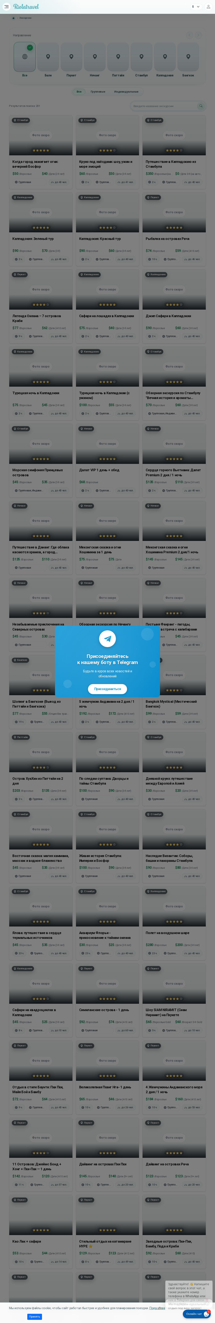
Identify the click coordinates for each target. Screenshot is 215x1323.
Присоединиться (107, 689)
